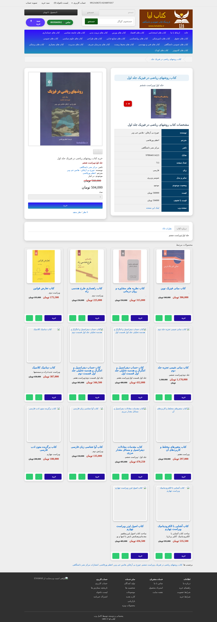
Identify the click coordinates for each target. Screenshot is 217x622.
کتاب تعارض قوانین (43, 288)
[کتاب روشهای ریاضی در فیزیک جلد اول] (65, 109)
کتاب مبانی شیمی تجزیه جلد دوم (173, 369)
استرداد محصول (156, 588)
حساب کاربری (101, 583)
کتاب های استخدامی (157, 33)
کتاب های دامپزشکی (161, 38)
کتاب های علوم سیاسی (73, 38)
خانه (186, 33)
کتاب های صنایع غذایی (115, 38)
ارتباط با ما (175, 33)
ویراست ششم (148, 565)
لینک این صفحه (152, 208)
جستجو (90, 12)
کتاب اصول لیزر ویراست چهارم (130, 528)
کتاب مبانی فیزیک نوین (173, 288)
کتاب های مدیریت (75, 44)
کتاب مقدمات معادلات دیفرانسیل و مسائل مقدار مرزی (130, 449)
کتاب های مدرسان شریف (99, 44)
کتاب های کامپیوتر (180, 50)
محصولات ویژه (128, 605)
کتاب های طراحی (94, 38)
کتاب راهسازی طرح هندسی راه (86, 290)
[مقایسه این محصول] (159, 318)
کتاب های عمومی (50, 38)
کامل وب (98, 616)
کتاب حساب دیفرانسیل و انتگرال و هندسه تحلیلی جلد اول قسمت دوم (87, 370)
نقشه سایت (158, 592)
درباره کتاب (182, 228)
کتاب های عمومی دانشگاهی (176, 44)
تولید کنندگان (129, 583)
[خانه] (189, 59)
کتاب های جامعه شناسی (74, 33)
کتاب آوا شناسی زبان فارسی (87, 446)
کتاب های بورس (119, 33)
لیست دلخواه (101, 592)
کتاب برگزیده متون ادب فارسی (44, 448)
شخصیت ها (130, 588)
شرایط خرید (185, 597)
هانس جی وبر (73, 170)
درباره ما (186, 583)
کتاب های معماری (56, 44)
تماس (60, 22)
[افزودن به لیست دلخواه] (168, 318)
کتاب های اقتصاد (137, 33)
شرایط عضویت (183, 592)
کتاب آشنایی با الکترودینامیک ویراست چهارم (173, 528)
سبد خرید (35, 22)
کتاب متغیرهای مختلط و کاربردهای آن (173, 448)
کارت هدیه (130, 597)
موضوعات (130, 592)
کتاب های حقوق (181, 38)
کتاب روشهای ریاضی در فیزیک (169, 565)
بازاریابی (131, 601)
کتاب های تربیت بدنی (98, 33)
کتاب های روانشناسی (139, 38)
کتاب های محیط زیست (124, 44)
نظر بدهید (77, 212)
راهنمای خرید (184, 588)
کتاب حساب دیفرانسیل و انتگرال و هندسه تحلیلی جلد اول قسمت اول (130, 370)
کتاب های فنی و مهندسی (149, 44)
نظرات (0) (167, 228)
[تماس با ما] (115, 3)
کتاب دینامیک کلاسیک (43, 367)
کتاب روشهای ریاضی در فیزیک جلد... (165, 59)
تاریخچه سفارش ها (99, 588)
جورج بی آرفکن (88, 170)
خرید (65, 205)
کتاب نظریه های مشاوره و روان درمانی (130, 290)
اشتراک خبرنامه (100, 597)
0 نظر (85, 212)
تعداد (101, 192)
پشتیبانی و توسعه (115, 616)
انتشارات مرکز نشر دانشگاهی (85, 565)
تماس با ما (158, 583)
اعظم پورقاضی (89, 173)
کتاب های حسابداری (51, 33)
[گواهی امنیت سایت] (51, 578)
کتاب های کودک (161, 50)
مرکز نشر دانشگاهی (88, 167)
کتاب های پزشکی (36, 44)
